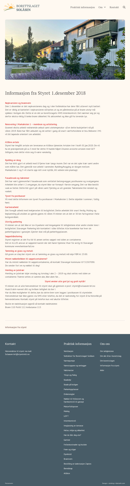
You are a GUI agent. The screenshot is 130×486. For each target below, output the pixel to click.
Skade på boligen (71, 384)
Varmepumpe (69, 360)
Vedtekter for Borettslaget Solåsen (79, 356)
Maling (66, 411)
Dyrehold (67, 454)
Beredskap (68, 468)
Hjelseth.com (120, 483)
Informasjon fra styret (16, 327)
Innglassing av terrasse (73, 425)
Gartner (67, 440)
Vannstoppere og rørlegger (75, 365)
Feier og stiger (70, 449)
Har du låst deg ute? (72, 435)
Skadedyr (67, 380)
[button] (105, 7)
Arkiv (102, 370)
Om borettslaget (107, 360)
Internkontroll (70, 420)
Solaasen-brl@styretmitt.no (17, 354)
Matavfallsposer (71, 406)
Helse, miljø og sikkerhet (74, 430)
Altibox (67, 473)
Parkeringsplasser (71, 389)
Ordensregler (69, 394)
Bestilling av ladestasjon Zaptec (77, 463)
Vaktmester (69, 370)
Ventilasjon (68, 351)
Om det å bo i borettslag (110, 356)
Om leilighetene (107, 351)
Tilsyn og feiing (70, 375)
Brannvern (68, 459)
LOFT (66, 416)
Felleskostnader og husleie (75, 444)
